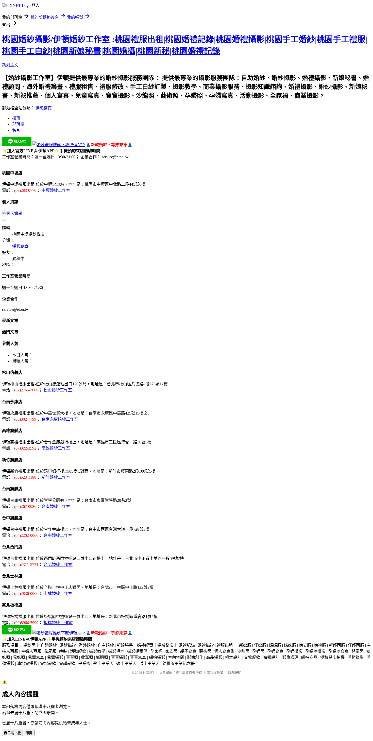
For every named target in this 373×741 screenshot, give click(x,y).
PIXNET (148, 673)
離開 (29, 733)
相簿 (16, 118)
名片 (16, 130)
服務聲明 (234, 673)
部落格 (18, 124)
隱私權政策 (215, 673)
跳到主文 (10, 65)
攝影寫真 (44, 108)
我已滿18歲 (12, 733)
